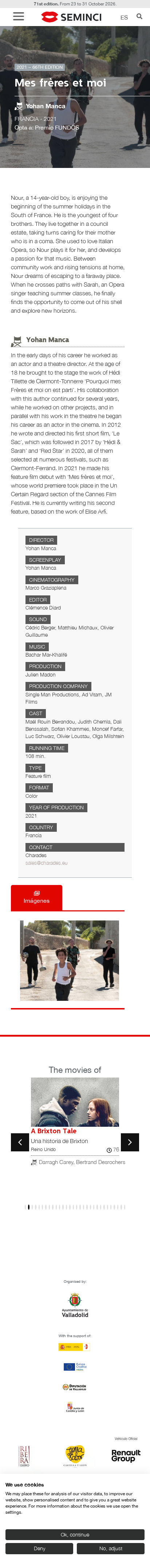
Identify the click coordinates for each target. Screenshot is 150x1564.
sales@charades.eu (46, 863)
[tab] (36, 897)
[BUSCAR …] (139, 17)
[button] (20, 17)
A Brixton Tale (53, 1131)
